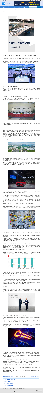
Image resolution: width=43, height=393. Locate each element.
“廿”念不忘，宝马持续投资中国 (9, 385)
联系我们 (24, 7)
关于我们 (19, 7)
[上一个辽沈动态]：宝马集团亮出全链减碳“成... (8, 376)
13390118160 (4, 0)
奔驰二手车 (31, 0)
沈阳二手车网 (6, 388)
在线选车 (9, 7)
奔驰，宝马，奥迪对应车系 (10, 383)
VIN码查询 (14, 388)
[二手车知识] (5, 383)
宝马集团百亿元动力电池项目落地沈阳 (10, 379)
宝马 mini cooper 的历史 (8, 381)
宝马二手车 (35, 0)
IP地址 (17, 388)
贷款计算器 (20, 388)
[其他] (4, 381)
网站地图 (24, 388)
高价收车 (40, 0)
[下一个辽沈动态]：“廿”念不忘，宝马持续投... (35, 376)
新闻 (37, 0)
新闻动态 (14, 7)
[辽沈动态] (5, 379)
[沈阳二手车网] (7, 4)
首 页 (4, 7)
